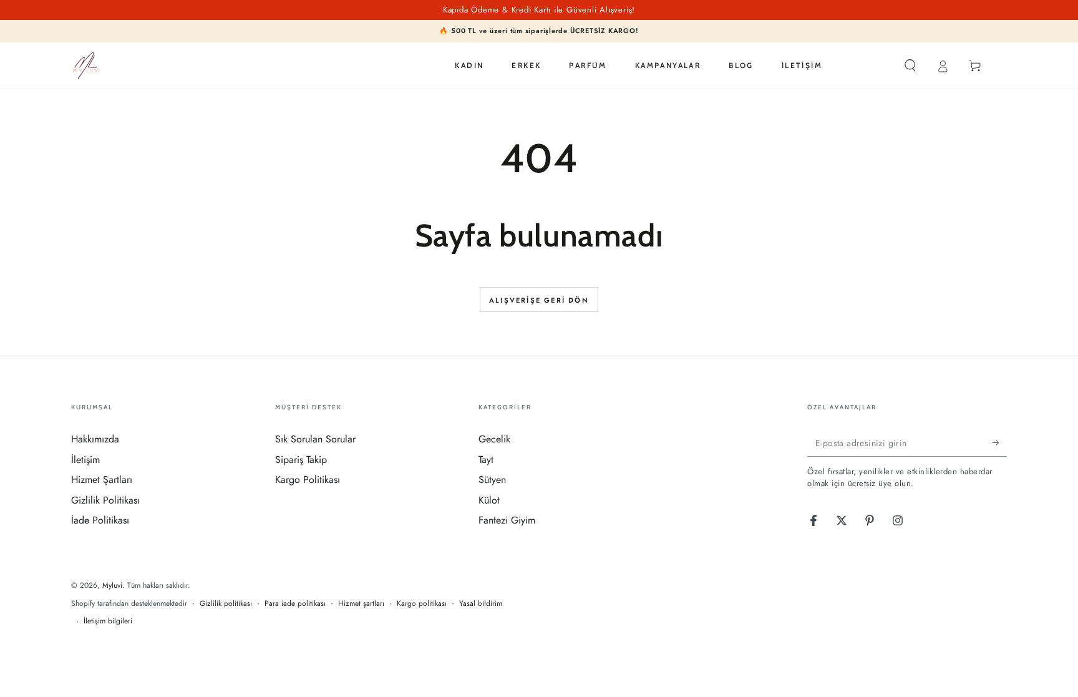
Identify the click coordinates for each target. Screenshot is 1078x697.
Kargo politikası (422, 603)
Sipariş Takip (301, 459)
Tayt (485, 459)
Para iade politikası (295, 603)
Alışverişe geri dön (539, 300)
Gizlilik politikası (226, 603)
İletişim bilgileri (108, 621)
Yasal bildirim (480, 603)
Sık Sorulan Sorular (315, 439)
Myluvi (112, 585)
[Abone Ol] (1000, 442)
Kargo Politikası (307, 479)
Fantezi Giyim (506, 520)
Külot (489, 500)
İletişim (85, 459)
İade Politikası (100, 520)
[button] (910, 65)
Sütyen (492, 479)
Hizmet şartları (361, 603)
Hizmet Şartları (101, 479)
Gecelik (494, 439)
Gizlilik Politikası (105, 500)
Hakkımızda (95, 439)
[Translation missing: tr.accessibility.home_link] (86, 65)
